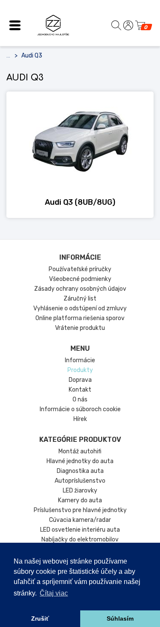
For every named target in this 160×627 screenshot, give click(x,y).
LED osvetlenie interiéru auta (80, 529)
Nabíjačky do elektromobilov (80, 539)
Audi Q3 (31, 55)
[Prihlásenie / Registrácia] (128, 25)
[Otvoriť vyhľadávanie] (116, 25)
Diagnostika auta (80, 471)
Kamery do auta (80, 500)
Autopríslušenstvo (80, 480)
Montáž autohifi (80, 451)
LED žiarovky (80, 490)
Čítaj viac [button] (54, 593)
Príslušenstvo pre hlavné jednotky (80, 510)
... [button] (8, 56)
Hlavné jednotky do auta (80, 461)
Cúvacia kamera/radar (80, 520)
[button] (14, 25)
